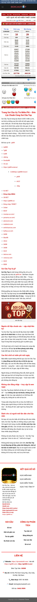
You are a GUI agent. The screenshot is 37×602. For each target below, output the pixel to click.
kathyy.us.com (8, 231)
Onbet (5, 207)
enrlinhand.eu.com (9, 228)
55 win (5, 164)
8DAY (5, 211)
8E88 (5, 264)
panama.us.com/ (9, 217)
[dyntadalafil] (18, 7)
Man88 (5, 237)
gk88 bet (18, 274)
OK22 (5, 241)
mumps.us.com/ (9, 214)
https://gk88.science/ (10, 167)
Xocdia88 (6, 160)
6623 (5, 251)
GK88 (5, 234)
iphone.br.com (8, 221)
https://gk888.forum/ (20, 172)
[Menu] (2, 7)
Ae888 (5, 147)
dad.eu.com (7, 254)
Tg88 (5, 150)
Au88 (5, 154)
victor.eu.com (7, 258)
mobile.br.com (8, 224)
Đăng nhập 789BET (10, 204)
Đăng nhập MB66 (9, 194)
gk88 (13, 143)
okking (5, 157)
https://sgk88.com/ (10, 564)
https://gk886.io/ (9, 201)
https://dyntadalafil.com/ (20, 561)
